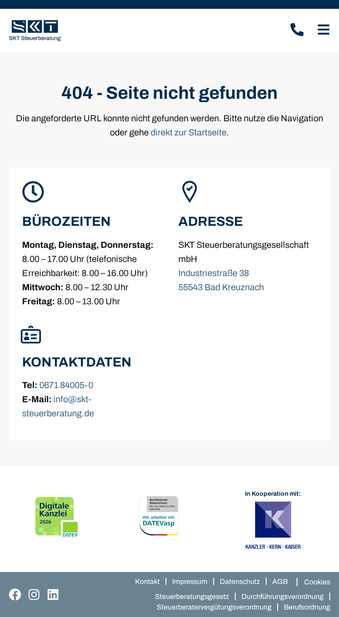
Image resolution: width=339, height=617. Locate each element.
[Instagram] (34, 594)
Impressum (189, 581)
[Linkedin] (53, 594)
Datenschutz (240, 581)
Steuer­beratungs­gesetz (192, 596)
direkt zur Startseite (188, 132)
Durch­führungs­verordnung (282, 596)
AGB (280, 581)
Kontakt (147, 581)
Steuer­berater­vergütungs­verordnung (214, 607)
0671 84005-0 (66, 385)
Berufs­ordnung (307, 607)
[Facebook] (15, 594)
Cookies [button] (317, 582)
